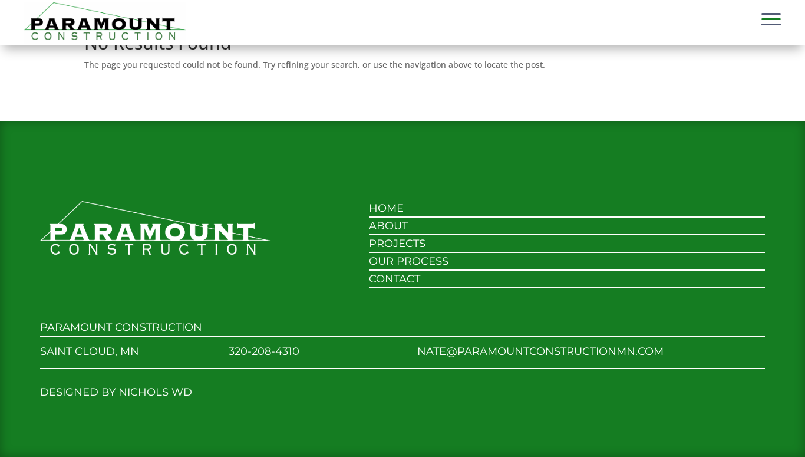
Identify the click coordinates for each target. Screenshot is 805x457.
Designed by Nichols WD (116, 392)
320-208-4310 (264, 351)
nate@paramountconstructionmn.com (540, 351)
